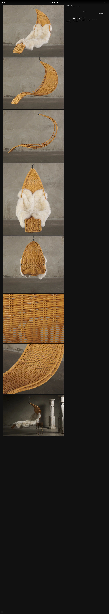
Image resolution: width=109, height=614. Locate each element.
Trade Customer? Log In (101, 13)
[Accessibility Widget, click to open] (2, 612)
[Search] (104, 2)
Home (67, 5)
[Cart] (106, 2)
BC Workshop (70, 5)
